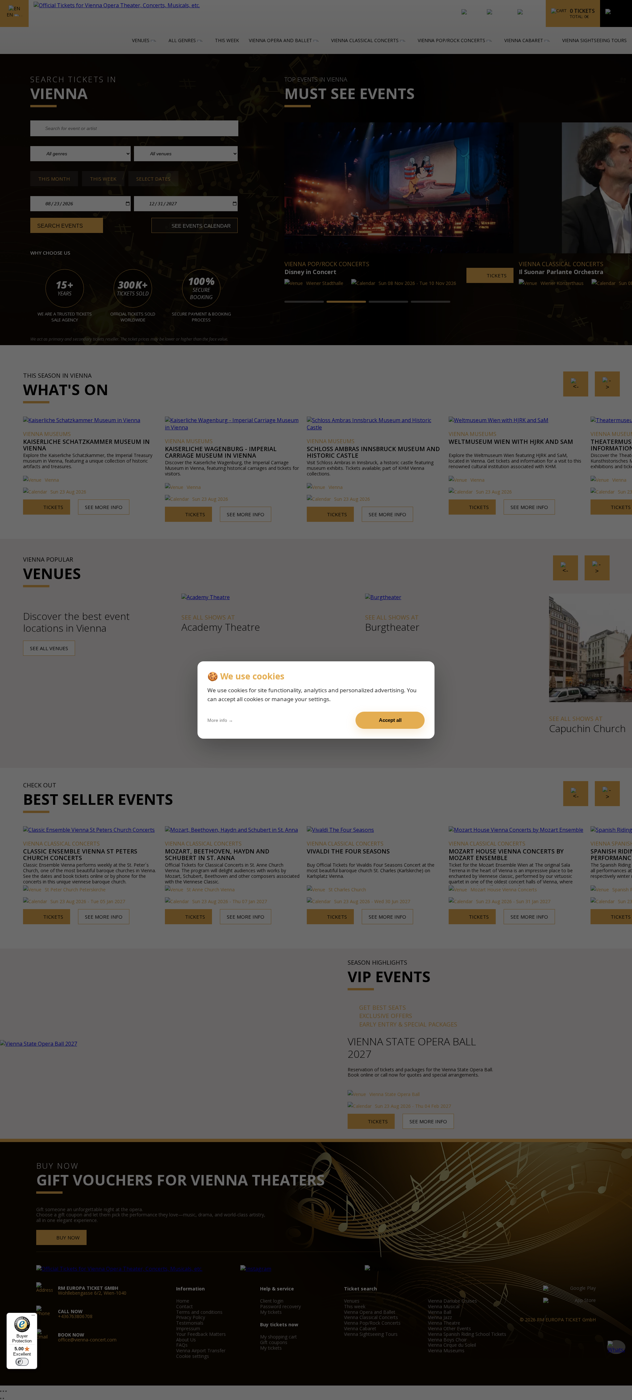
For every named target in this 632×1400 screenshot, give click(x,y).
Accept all (390, 720)
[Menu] (33, 1317)
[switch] (22, 1362)
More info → (220, 720)
